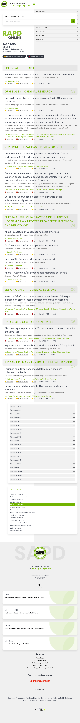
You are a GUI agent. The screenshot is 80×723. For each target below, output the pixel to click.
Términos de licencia (17, 515)
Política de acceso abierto (19, 497)
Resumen (9, 84)
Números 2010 (15, 468)
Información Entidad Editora (19, 523)
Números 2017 (15, 441)
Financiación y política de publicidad (40, 668)
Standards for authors (17, 510)
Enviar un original (15, 528)
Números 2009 (16, 471)
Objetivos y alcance (17, 499)
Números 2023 (15, 418)
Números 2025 (15, 410)
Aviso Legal (40, 658)
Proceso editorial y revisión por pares (23, 512)
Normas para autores (17, 507)
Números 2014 (15, 452)
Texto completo (23, 84)
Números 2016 (15, 445)
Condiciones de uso (40, 660)
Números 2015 (15, 448)
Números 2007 (16, 479)
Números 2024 (16, 414)
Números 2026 (15, 406)
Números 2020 (16, 429)
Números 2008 (16, 475)
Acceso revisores (16, 531)
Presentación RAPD (16, 494)
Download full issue (36, 56)
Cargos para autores (17, 520)
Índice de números (16, 505)
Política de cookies (40, 665)
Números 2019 (15, 433)
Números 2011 (15, 464)
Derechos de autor (16, 518)
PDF (34, 84)
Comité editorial (15, 502)
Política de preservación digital (20, 525)
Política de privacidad (40, 663)
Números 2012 (15, 460)
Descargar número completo (15, 56)
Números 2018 (15, 437)
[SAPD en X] (40, 587)
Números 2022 (15, 421)
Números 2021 (15, 425)
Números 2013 (15, 456)
